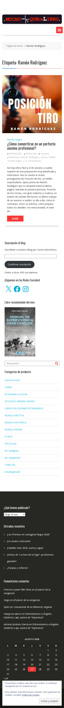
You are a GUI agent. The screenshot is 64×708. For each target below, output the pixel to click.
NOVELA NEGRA (13, 429)
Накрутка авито (12, 613)
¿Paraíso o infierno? (17, 567)
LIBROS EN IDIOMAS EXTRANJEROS (24, 408)
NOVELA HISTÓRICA (15, 422)
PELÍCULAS (11, 443)
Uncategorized (12, 471)
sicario (44, 157)
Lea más (15, 218)
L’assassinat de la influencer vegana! (32, 606)
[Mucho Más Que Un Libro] (32, 23)
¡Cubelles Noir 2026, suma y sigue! (25, 547)
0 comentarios (33, 160)
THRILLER (10, 464)
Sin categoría (11, 450)
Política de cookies (30, 695)
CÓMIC (8, 387)
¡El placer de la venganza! (26, 600)
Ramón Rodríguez (29, 157)
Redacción (31, 153)
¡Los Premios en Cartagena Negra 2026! (28, 534)
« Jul (6, 678)
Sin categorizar (12, 457)
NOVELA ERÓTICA (14, 415)
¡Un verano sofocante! (19, 541)
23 (56, 664)
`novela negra (14, 160)
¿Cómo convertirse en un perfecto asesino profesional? (31, 146)
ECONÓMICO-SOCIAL (16, 394)
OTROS (8, 436)
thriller (52, 157)
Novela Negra (14, 139)
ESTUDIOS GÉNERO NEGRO (20, 401)
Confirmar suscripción (19, 264)
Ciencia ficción (12, 380)
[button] (59, 30)
